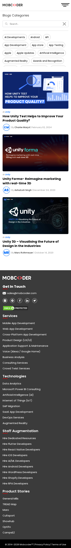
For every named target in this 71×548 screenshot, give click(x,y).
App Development (15, 45)
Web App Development (18, 329)
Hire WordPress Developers (20, 472)
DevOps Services (13, 417)
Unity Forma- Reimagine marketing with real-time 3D (32, 181)
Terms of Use (59, 544)
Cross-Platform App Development (25, 334)
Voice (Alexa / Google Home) (21, 351)
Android (35, 37)
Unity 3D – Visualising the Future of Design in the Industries (31, 243)
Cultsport (9, 515)
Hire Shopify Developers (18, 478)
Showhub (8, 521)
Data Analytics (12, 383)
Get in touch (14, 286)
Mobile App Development (19, 323)
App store (37, 45)
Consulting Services (15, 363)
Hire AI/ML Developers (16, 461)
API (47, 37)
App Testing (56, 45)
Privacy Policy (42, 544)
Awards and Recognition (47, 61)
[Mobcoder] (13, 5)
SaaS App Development (18, 412)
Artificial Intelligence (52, 53)
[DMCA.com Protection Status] (15, 306)
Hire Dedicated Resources (19, 438)
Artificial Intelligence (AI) (18, 395)
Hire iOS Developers (15, 455)
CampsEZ (9, 532)
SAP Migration (11, 406)
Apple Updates (25, 53)
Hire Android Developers (18, 466)
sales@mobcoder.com (22, 293)
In (6, 112)
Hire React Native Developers (21, 449)
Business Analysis (13, 357)
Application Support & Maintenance (25, 346)
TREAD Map (10, 504)
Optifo (7, 527)
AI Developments (14, 37)
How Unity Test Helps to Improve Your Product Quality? (33, 118)
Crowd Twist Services (16, 368)
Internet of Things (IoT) (17, 400)
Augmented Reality (16, 61)
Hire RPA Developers (15, 483)
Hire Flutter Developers (17, 444)
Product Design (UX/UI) (17, 340)
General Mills (10, 498)
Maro (6, 510)
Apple (7, 53)
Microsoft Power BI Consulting (21, 389)
